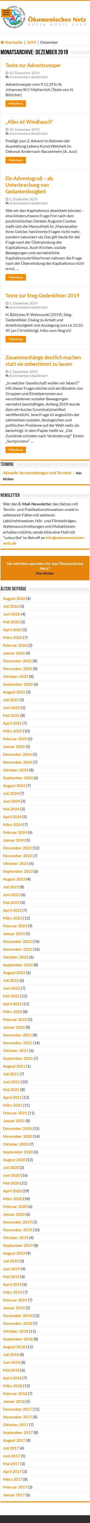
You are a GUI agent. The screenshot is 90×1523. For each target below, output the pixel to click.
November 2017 (17, 1416)
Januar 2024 (14, 840)
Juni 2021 (11, 1081)
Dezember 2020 (17, 1128)
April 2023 (12, 910)
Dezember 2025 (17, 660)
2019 (31, 42)
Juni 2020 (11, 1175)
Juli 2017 (11, 1448)
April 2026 (12, 629)
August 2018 (14, 1346)
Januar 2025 (14, 746)
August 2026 (14, 598)
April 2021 (12, 1097)
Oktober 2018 (15, 1331)
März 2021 (12, 1105)
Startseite (13, 42)
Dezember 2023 (17, 847)
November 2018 (17, 1323)
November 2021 (17, 1042)
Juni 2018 (11, 1362)
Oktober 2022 (15, 956)
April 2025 (12, 723)
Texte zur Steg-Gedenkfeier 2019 (43, 295)
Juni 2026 (11, 614)
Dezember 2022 (17, 941)
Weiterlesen (15, 103)
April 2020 (12, 1190)
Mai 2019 (11, 1276)
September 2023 (18, 871)
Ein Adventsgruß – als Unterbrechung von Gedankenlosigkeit (29, 184)
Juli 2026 (11, 606)
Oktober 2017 (15, 1424)
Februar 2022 (15, 1019)
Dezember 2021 (17, 1034)
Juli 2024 (11, 793)
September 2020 (18, 1151)
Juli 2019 (11, 1260)
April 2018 (12, 1377)
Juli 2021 (11, 1073)
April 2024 (12, 816)
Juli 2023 (11, 886)
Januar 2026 (14, 652)
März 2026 (12, 637)
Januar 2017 (14, 1494)
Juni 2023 (11, 894)
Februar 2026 (15, 645)
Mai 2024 (11, 808)
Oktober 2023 (15, 863)
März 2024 (12, 824)
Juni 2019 (11, 1268)
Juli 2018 (11, 1354)
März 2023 (12, 918)
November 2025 (17, 668)
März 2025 (12, 730)
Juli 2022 (11, 980)
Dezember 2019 (17, 1222)
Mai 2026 (11, 621)
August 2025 (14, 691)
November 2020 (17, 1136)
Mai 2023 (11, 902)
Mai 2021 (11, 1089)
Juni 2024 (11, 801)
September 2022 (18, 964)
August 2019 (14, 1253)
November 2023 (17, 855)
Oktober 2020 (15, 1144)
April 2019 (12, 1284)
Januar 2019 (14, 1307)
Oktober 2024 (15, 769)
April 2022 (12, 1003)
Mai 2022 (11, 995)
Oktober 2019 (15, 1237)
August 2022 (14, 972)
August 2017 (14, 1440)
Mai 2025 (11, 715)
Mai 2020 (11, 1183)
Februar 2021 (15, 1112)
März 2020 (12, 1198)
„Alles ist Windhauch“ (29, 122)
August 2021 (14, 1066)
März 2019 (12, 1292)
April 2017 (12, 1471)
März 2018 (12, 1385)
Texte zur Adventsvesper (33, 65)
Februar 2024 (15, 832)
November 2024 (17, 762)
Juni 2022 (11, 988)
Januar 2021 (14, 1120)
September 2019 (18, 1245)
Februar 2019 (15, 1299)
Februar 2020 (15, 1206)
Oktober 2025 (15, 676)
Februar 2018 (15, 1393)
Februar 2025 (15, 738)
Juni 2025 (11, 707)
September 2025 (18, 684)
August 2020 (14, 1159)
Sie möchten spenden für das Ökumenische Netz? (45, 568)
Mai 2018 (11, 1370)
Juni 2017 (11, 1455)
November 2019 (17, 1229)
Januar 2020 (14, 1214)
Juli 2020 (11, 1167)
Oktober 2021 (15, 1050)
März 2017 (12, 1479)
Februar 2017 (15, 1487)
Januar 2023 (14, 933)
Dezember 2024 (17, 754)
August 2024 (14, 785)
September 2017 (18, 1432)
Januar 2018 (14, 1401)
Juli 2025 (11, 699)
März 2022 (12, 1011)
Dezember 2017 (17, 1409)
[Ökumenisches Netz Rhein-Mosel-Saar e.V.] (45, 16)
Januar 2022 (14, 1027)
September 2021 (18, 1058)
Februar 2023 (15, 925)
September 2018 (18, 1338)
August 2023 (14, 879)
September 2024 (18, 777)
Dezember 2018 (17, 1315)
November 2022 (17, 949)
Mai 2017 (11, 1463)
